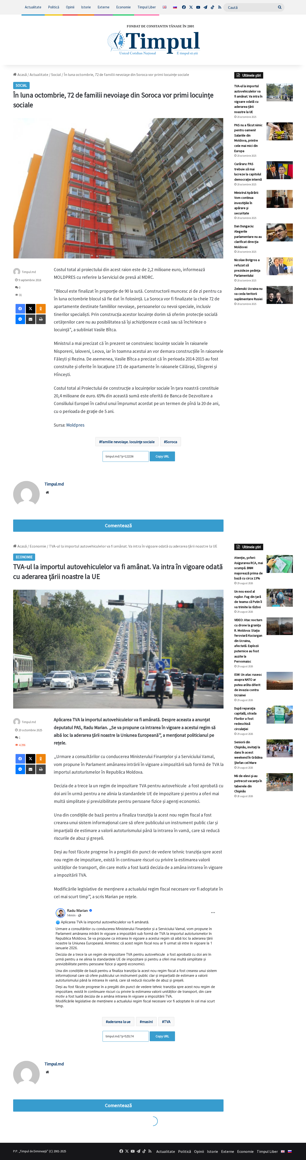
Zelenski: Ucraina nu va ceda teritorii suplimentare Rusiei (248, 293)
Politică (53, 7)
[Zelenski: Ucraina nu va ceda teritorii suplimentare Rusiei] (280, 295)
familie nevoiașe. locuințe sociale (128, 441)
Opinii (70, 7)
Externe (103, 7)
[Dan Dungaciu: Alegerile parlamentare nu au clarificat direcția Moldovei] (280, 232)
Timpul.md (29, 272)
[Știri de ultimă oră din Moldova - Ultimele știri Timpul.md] (153, 39)
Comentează (118, 525)
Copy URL (162, 456)
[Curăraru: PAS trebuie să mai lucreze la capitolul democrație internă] (280, 170)
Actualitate (33, 7)
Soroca (171, 441)
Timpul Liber (146, 7)
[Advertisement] (263, 390)
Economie (123, 7)
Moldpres (75, 425)
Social (56, 74)
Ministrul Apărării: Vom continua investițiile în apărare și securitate (246, 202)
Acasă (22, 74)
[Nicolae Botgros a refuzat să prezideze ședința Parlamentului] (280, 266)
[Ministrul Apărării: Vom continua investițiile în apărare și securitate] (280, 199)
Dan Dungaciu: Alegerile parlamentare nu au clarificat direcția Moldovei (248, 236)
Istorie (86, 7)
